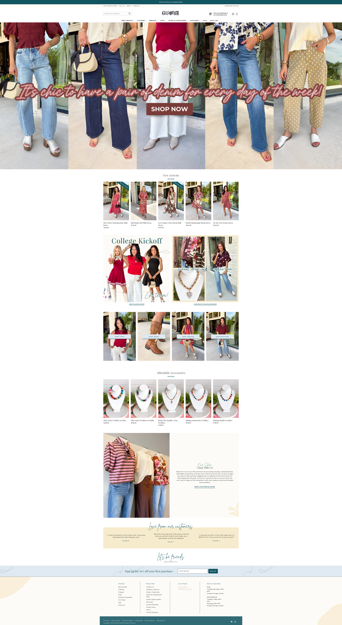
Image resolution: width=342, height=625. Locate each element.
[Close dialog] (203, 291)
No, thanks (188, 332)
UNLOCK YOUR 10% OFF (188, 321)
